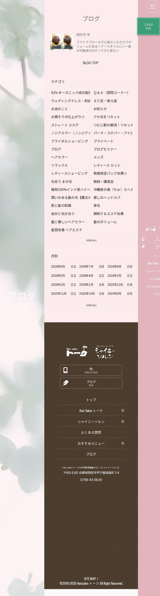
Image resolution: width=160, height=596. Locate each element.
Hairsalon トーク (88, 583)
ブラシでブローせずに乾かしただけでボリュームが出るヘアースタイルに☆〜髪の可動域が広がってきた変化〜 (104, 46)
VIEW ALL (91, 240)
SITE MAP (90, 578)
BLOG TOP (90, 62)
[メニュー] (152, 6)
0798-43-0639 (91, 479)
